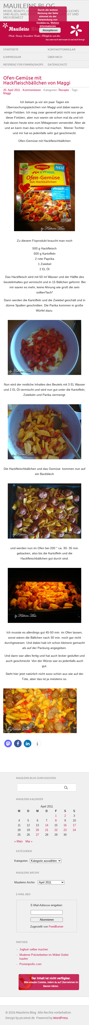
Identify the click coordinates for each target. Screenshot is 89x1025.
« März (18, 841)
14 (46, 825)
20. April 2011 (11, 90)
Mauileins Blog (29, 6)
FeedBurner (56, 926)
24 (74, 830)
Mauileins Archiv (24, 882)
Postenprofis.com (30, 964)
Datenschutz (57, 64)
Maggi (7, 93)
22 (55, 830)
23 (65, 830)
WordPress (60, 1018)
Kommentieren (32, 90)
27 (37, 834)
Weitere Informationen (49, 24)
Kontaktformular (61, 49)
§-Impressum (12, 57)
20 (37, 830)
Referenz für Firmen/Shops (23, 64)
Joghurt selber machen (33, 949)
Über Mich (55, 57)
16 (65, 825)
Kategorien (21, 860)
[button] (8, 743)
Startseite (10, 49)
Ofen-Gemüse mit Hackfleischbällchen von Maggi (36, 81)
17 (74, 825)
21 (46, 830)
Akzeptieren (50, 30)
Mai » (28, 841)
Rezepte (64, 90)
